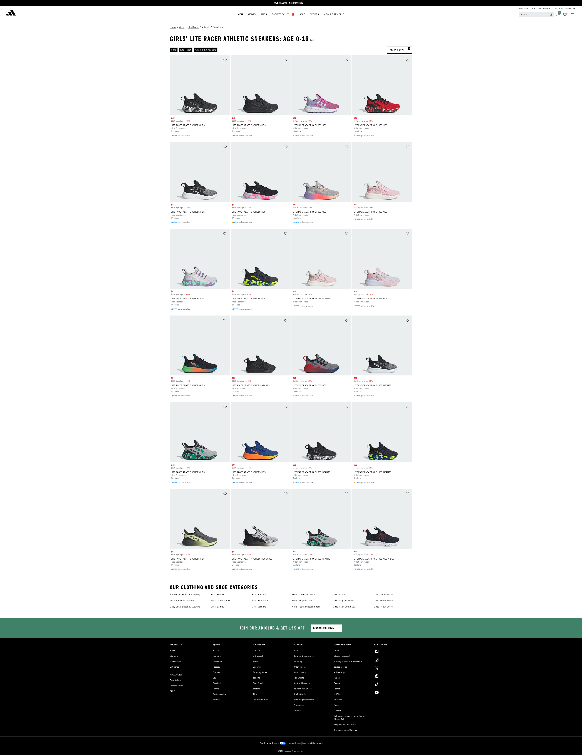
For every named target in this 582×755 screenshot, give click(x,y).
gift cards (559, 8)
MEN (240, 14)
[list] (278, 50)
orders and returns (544, 8)
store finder (524, 8)
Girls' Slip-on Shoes (343, 601)
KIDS (264, 14)
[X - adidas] (393, 668)
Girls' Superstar (219, 595)
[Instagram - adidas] (393, 660)
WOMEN (252, 14)
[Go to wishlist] (565, 14)
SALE (302, 14)
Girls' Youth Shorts (384, 607)
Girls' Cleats (339, 595)
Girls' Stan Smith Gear (344, 607)
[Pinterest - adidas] (393, 676)
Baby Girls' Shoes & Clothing (185, 607)
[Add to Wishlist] (224, 61)
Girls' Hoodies (258, 595)
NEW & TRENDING (334, 14)
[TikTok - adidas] (393, 685)
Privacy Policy (294, 743)
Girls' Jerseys (258, 607)
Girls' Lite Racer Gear (303, 595)
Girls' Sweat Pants (383, 595)
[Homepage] (11, 13)
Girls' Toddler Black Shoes (306, 607)
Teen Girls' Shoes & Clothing (185, 595)
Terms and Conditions (312, 743)
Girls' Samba (217, 607)
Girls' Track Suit (260, 601)
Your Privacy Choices (269, 743)
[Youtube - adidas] (393, 693)
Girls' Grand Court (220, 601)
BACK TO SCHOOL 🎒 (283, 14)
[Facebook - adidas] (393, 652)
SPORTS (314, 14)
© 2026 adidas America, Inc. (291, 751)
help (533, 8)
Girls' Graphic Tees (302, 601)
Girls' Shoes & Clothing (182, 601)
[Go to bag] (572, 14)
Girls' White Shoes (383, 601)
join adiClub (570, 8)
